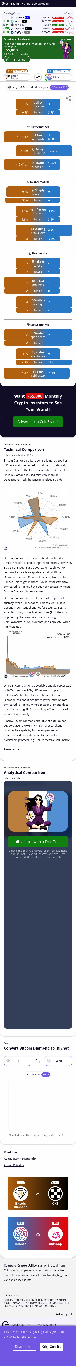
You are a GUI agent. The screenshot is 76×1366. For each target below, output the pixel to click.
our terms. (50, 1305)
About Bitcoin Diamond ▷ (20, 1158)
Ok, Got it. (51, 1346)
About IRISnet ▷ (14, 1165)
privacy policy (12, 1336)
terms (31, 1336)
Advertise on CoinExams (38, 421)
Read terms (24, 1346)
